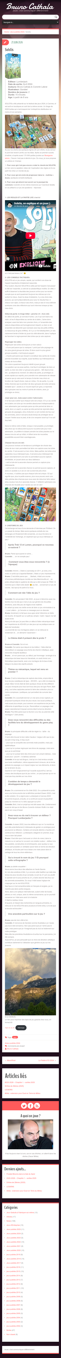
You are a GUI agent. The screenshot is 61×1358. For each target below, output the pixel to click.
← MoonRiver (10, 1060)
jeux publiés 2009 (13, 1296)
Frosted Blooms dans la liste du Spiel (21, 1174)
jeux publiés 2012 (13, 1284)
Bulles (9, 1330)
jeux (15, 1037)
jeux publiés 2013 (13, 1279)
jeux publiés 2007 (13, 1305)
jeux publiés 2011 (13, 1288)
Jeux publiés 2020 (14, 1250)
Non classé (11, 1334)
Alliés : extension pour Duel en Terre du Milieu (22, 1093)
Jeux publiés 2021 (14, 1246)
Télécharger (21, 1028)
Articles (9, 1216)
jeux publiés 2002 (13, 1326)
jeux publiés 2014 (13, 1275)
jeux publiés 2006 (13, 1309)
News (9, 1221)
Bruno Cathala (29, 6)
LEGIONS (8, 1089)
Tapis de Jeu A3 (9, 1028)
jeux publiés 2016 (13, 1267)
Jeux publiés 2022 (14, 1242)
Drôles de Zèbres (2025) (14, 1086)
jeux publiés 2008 (13, 1300)
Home (6, 32)
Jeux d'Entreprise (13, 1225)
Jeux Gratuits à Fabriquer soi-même (20, 1212)
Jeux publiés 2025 (14, 1229)
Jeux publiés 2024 (17, 32)
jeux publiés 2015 (13, 1271)
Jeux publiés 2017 (14, 1263)
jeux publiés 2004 (13, 1317)
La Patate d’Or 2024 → (47, 1060)
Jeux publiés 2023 (14, 1237)
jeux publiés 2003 (13, 1321)
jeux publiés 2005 (13, 1313)
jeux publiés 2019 (13, 1254)
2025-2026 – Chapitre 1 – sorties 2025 (20, 1082)
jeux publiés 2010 (13, 1292)
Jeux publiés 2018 (14, 1258)
